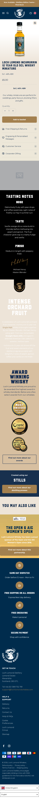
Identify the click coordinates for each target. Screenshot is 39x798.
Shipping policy (22, 768)
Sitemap (5, 734)
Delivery (5, 704)
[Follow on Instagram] (9, 745)
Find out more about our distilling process (19, 489)
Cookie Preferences (7, 721)
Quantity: (6, 106)
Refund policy (7, 765)
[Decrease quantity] (5, 111)
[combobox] (19, 788)
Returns (5, 708)
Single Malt (7, 327)
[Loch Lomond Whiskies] (19, 655)
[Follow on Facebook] (3, 745)
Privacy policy (20, 765)
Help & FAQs (7, 716)
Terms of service (8, 768)
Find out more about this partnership (19, 551)
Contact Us (7, 712)
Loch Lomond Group (8, 728)
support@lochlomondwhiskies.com (17, 690)
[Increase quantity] (13, 111)
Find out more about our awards (19, 459)
